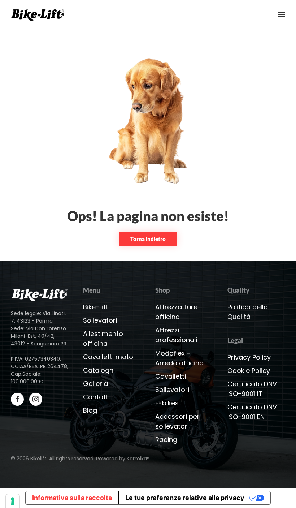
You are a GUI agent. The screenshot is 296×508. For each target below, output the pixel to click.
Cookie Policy (248, 370)
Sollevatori (100, 320)
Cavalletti (170, 376)
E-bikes (167, 403)
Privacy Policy (249, 357)
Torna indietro (148, 239)
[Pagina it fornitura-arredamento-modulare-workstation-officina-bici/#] (40, 293)
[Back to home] (39, 14)
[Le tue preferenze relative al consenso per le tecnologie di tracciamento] (12, 501)
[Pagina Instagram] (35, 399)
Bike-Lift (95, 306)
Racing (166, 439)
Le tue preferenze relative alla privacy (184, 497)
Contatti (96, 396)
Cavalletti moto (108, 356)
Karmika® (138, 458)
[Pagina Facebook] (17, 399)
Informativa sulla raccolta (72, 497)
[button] (281, 14)
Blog (90, 410)
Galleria (95, 383)
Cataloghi (99, 370)
